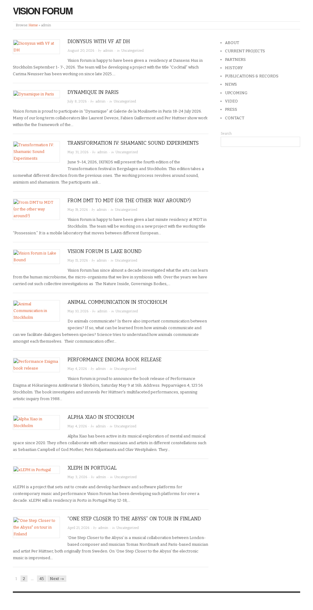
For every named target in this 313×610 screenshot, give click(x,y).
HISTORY (234, 67)
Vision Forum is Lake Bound (105, 251)
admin (108, 51)
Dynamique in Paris (93, 92)
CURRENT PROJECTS (245, 51)
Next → (57, 578)
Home (33, 25)
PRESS (231, 109)
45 (41, 578)
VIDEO (231, 101)
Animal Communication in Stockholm (117, 302)
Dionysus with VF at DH (99, 41)
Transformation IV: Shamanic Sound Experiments (133, 143)
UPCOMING (236, 93)
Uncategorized (132, 51)
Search (226, 134)
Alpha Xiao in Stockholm (101, 417)
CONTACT (234, 118)
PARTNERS (235, 59)
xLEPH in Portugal (92, 468)
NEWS (231, 84)
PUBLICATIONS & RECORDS (251, 76)
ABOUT (232, 42)
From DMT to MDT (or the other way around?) (129, 200)
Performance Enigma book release (114, 360)
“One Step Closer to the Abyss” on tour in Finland (134, 519)
